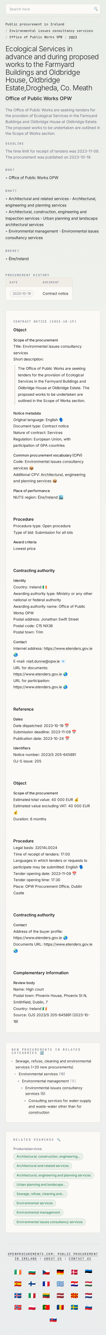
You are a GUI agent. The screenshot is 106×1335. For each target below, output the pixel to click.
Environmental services (38, 1074)
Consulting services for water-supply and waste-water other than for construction (60, 1106)
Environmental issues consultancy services (51, 31)
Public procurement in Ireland (34, 24)
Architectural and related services (39, 198)
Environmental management (33, 231)
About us (53, 1258)
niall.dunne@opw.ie (43, 661)
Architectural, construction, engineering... (48, 1156)
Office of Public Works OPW (36, 37)
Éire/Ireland (19, 258)
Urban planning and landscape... (41, 1184)
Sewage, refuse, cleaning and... (40, 1194)
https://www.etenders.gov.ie (68, 648)
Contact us (80, 1258)
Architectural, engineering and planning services (54, 1175)
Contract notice (55, 293)
